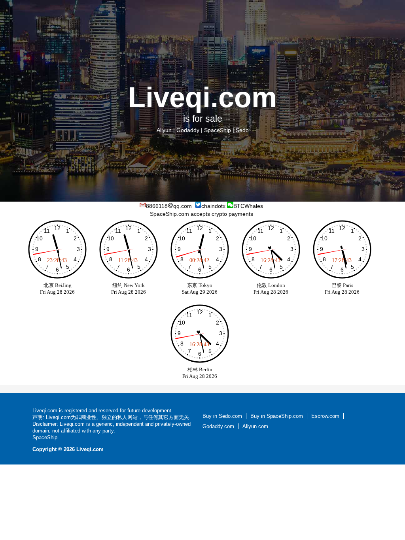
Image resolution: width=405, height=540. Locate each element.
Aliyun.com (255, 426)
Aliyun (164, 130)
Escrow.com (325, 416)
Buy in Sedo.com (222, 416)
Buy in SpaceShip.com (276, 416)
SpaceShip (217, 130)
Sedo (242, 130)
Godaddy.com (218, 426)
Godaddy (187, 130)
